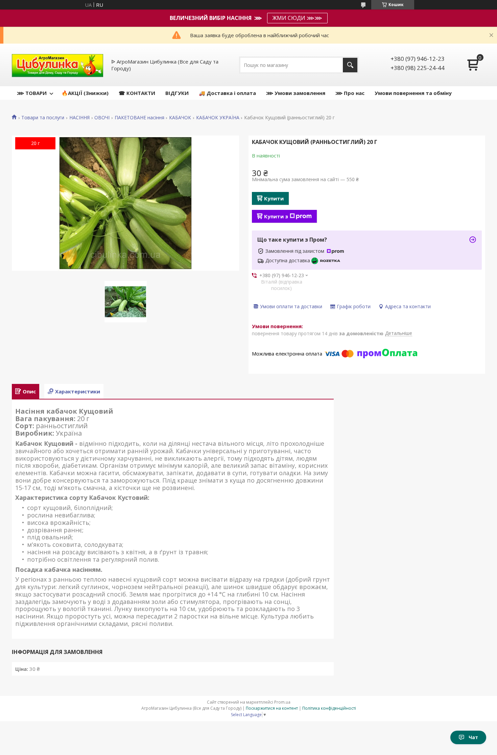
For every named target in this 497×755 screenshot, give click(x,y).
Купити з (276, 216)
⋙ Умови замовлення (295, 93)
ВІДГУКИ (177, 93)
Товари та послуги (42, 118)
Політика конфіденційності (329, 708)
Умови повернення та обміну (413, 93)
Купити (274, 198)
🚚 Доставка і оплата (227, 93)
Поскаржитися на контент (272, 708)
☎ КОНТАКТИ (137, 93)
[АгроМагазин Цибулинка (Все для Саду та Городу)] (57, 65)
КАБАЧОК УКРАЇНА (217, 118)
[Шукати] (350, 65)
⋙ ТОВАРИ (32, 93)
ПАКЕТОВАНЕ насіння (139, 118)
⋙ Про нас (349, 93)
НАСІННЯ (79, 118)
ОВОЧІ (102, 118)
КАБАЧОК (180, 118)
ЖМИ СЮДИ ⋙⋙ (297, 18)
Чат (473, 737)
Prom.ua (282, 702)
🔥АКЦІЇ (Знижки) (85, 93)
